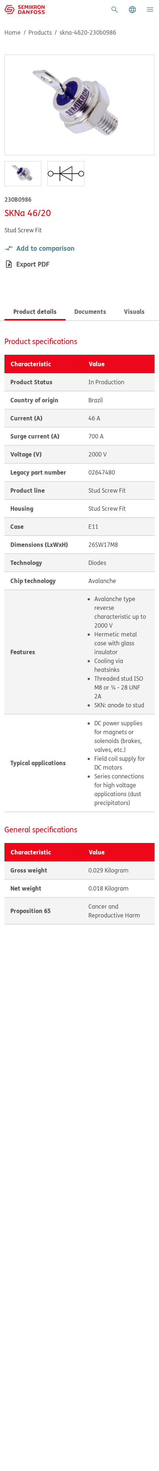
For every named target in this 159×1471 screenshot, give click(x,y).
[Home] (24, 9)
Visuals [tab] (134, 311)
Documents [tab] (90, 311)
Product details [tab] (35, 311)
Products (40, 32)
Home (12, 32)
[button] (132, 9)
